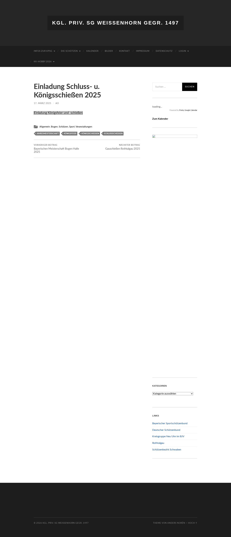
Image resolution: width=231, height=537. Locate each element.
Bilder (109, 51)
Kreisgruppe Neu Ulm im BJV (168, 436)
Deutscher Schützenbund (166, 430)
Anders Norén (176, 523)
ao (57, 103)
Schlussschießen (113, 134)
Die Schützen (69, 51)
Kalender (92, 51)
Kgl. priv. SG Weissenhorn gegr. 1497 (115, 23)
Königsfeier (70, 134)
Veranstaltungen (84, 127)
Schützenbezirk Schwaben (166, 449)
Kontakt (124, 51)
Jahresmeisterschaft (48, 134)
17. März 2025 (42, 103)
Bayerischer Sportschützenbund (169, 423)
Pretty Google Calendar (188, 110)
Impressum (142, 51)
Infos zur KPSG (43, 51)
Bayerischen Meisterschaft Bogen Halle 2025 (56, 148)
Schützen (63, 127)
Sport (72, 127)
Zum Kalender (160, 119)
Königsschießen (90, 134)
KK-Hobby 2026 (43, 62)
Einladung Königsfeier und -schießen (58, 112)
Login (182, 51)
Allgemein (44, 127)
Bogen (54, 127)
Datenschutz (164, 51)
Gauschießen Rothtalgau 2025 (122, 147)
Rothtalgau (158, 443)
